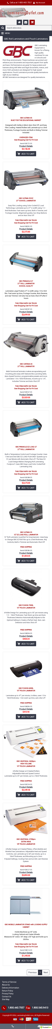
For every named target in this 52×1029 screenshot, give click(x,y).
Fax (28, 1008)
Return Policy (7, 991)
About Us (6, 985)
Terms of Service (9, 982)
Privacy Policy (7, 994)
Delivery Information (10, 988)
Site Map (5, 999)
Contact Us (6, 996)
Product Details (26, 146)
